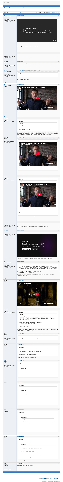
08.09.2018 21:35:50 (20, 52)
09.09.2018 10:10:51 (20, 409)
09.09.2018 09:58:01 (20, 333)
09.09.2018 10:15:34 (20, 436)
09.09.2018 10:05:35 (20, 360)
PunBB (43, 478)
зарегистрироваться (55, 12)
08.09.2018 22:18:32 (20, 176)
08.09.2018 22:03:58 (20, 137)
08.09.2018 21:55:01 (20, 70)
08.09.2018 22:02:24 (20, 118)
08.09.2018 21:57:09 (20, 84)
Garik (5, 15)
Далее (20, 12)
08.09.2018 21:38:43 (20, 61)
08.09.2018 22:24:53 (20, 230)
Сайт (5, 82)
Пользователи (17, 5)
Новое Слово (11, 10)
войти (49, 12)
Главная (5, 5)
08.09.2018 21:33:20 (20, 15)
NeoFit (5, 333)
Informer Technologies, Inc (55, 478)
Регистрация (23, 5)
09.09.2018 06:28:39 (20, 280)
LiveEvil (6, 52)
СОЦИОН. (7, 2)
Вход (27, 5)
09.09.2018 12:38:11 (20, 463)
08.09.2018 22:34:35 (20, 261)
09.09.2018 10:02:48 (20, 344)
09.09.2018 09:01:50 (20, 309)
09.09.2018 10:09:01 (20, 382)
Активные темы (11, 5)
